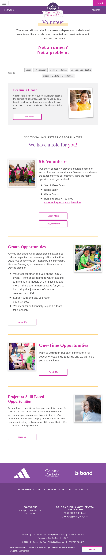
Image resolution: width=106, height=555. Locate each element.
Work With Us (26, 489)
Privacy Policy (76, 535)
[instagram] (43, 528)
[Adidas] (22, 473)
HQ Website (81, 489)
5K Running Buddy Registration (62, 202)
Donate (100, 3)
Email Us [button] (22, 322)
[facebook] (62, 528)
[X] (53, 528)
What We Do (9, 10)
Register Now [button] (53, 223)
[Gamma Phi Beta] (52, 473)
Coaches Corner (54, 489)
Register (96, 10)
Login (65, 538)
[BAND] (83, 473)
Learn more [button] (23, 551)
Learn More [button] (29, 117)
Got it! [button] (92, 549)
